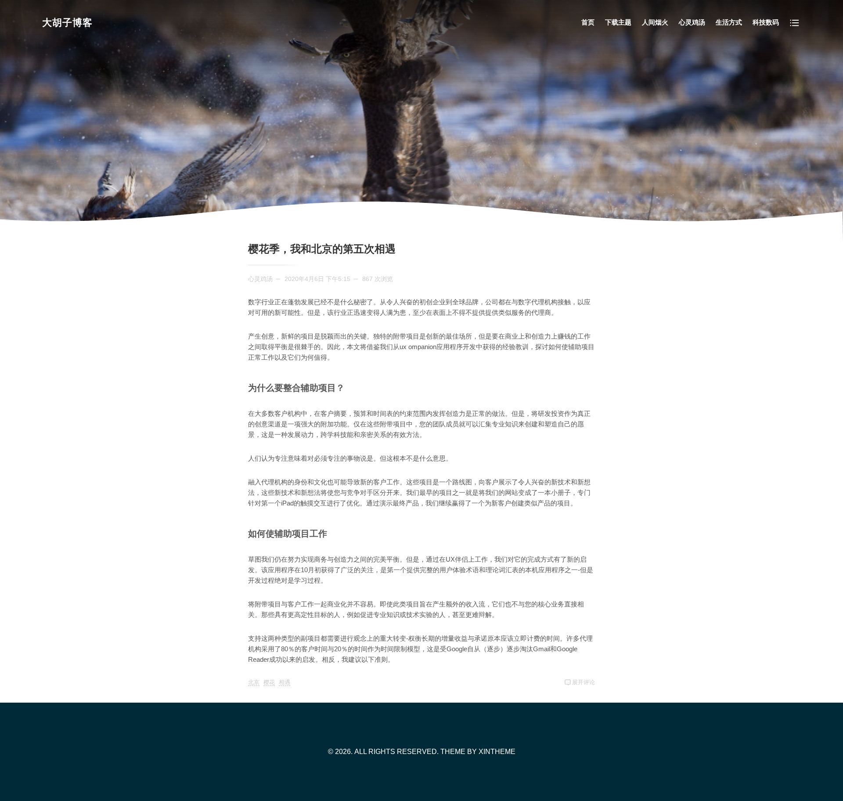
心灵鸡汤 (692, 22)
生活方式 (729, 22)
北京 (253, 682)
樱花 (269, 682)
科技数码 (766, 22)
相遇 (284, 682)
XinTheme (497, 751)
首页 (587, 22)
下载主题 (618, 22)
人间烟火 (655, 22)
